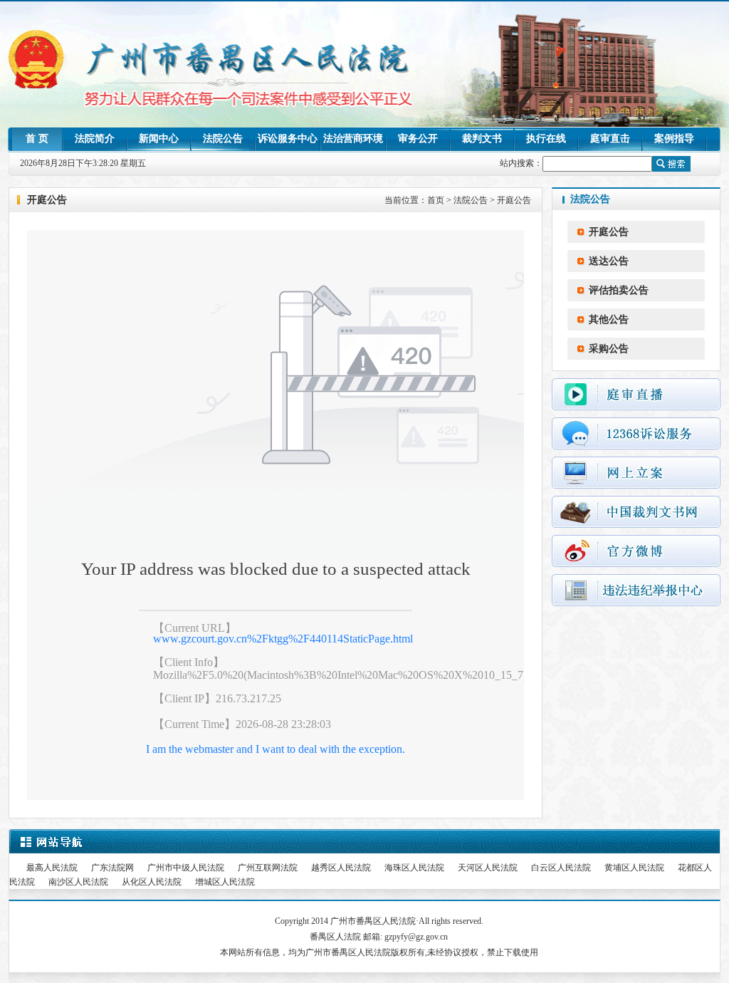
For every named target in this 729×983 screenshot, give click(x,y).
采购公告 (609, 348)
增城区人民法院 (225, 882)
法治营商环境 (353, 138)
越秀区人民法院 (341, 868)
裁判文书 (482, 138)
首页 (435, 200)
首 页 (37, 138)
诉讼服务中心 (288, 138)
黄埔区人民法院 (634, 868)
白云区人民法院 (561, 868)
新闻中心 (159, 138)
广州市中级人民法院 (185, 868)
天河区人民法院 (488, 868)
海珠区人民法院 (414, 868)
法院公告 (223, 138)
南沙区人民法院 (78, 882)
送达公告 (609, 261)
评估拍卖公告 (619, 290)
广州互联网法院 (268, 868)
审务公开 (418, 138)
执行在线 (546, 138)
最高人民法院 (52, 868)
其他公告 (609, 319)
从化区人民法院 (152, 882)
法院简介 (95, 138)
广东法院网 (112, 868)
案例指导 (674, 138)
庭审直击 (610, 138)
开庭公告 (514, 200)
